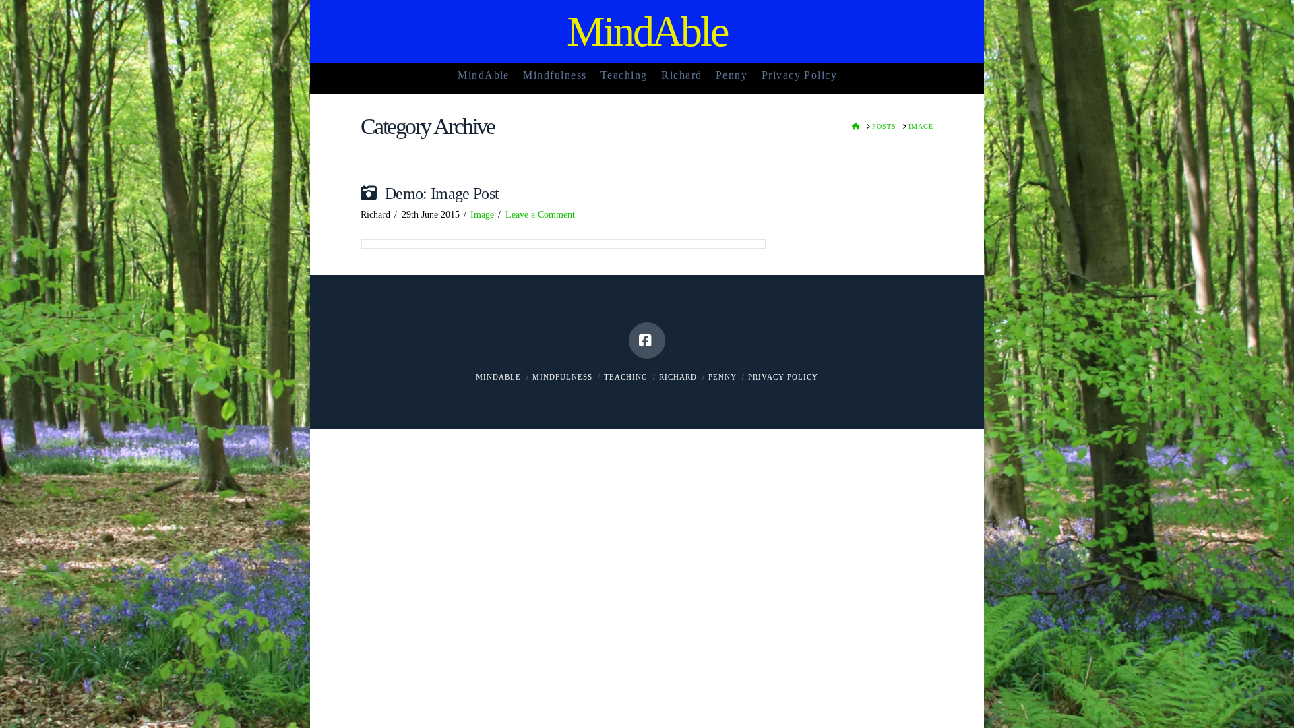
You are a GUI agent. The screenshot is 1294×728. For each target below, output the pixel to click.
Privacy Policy (783, 377)
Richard (678, 377)
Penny (722, 377)
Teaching (626, 377)
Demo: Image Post (442, 193)
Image (482, 215)
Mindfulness (562, 377)
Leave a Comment (540, 215)
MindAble (647, 31)
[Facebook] (647, 340)
